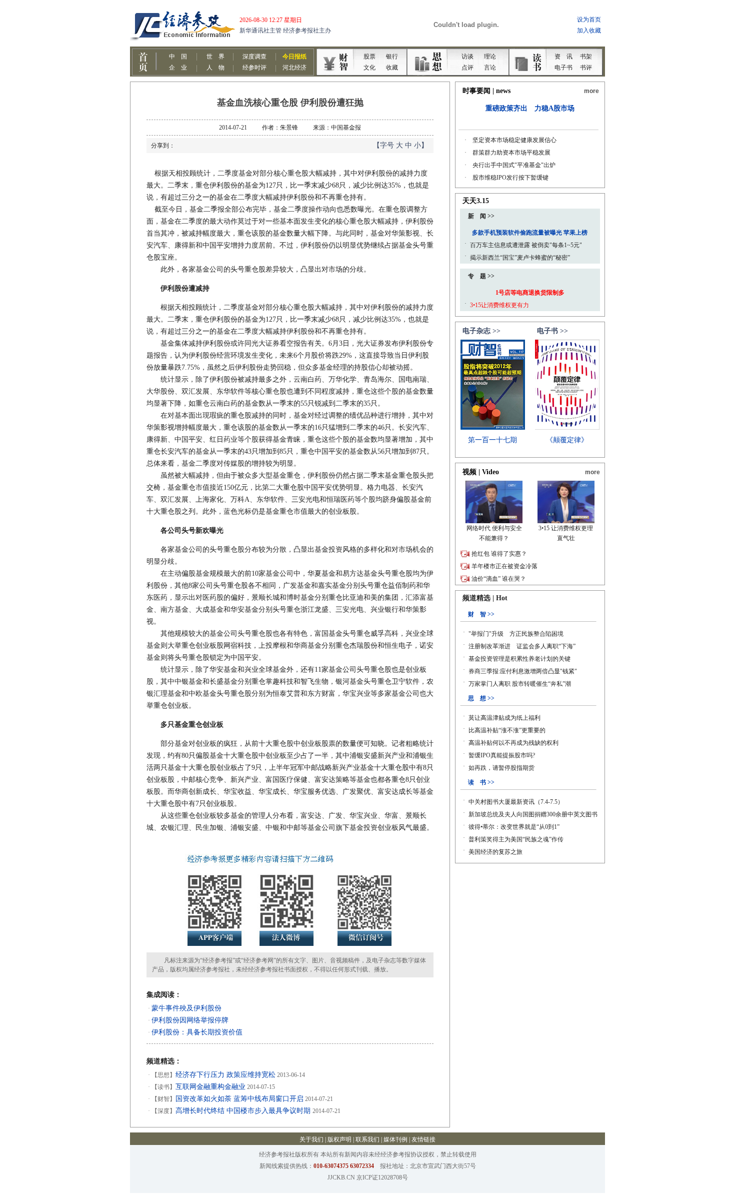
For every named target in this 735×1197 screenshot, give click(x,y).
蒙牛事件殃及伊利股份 (187, 1008)
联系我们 (368, 1139)
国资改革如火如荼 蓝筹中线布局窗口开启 (240, 1098)
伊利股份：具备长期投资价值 (197, 1032)
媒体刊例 (396, 1139)
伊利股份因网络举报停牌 (190, 1020)
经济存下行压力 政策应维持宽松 (226, 1074)
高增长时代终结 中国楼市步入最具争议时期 (244, 1110)
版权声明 (340, 1139)
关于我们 (312, 1139)
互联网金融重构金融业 (211, 1086)
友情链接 (424, 1139)
